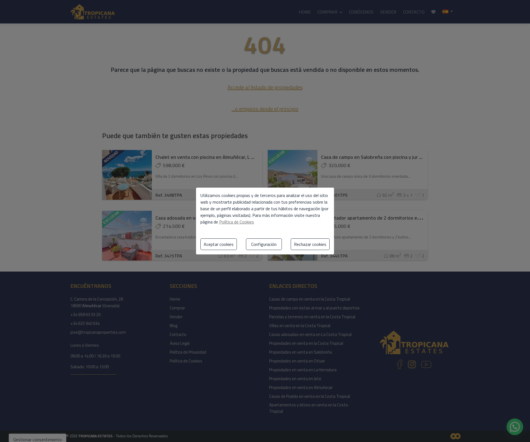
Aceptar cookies (219, 244)
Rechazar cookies (310, 244)
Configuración (264, 244)
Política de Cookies (236, 222)
